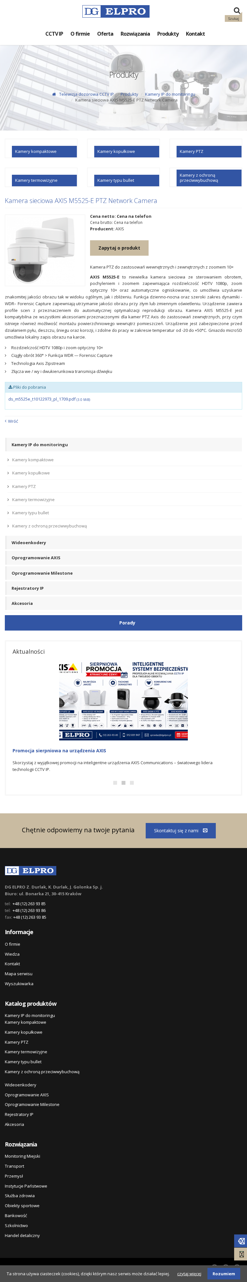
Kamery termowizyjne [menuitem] (33, 499)
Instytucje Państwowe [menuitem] (26, 1186)
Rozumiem (224, 1274)
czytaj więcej (189, 1274)
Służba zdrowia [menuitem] (20, 1195)
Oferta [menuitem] (105, 33)
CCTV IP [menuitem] (54, 33)
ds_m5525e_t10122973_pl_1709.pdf (49, 399)
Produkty (129, 94)
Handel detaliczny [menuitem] (22, 1235)
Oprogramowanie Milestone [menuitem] (42, 573)
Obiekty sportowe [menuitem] (22, 1205)
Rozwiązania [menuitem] (135, 33)
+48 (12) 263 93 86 (29, 910)
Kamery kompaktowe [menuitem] (33, 460)
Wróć (13, 421)
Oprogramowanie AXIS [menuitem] (36, 558)
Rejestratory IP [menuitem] (28, 588)
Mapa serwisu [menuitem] (18, 974)
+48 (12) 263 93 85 (29, 903)
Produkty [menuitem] (167, 33)
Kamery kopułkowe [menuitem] (31, 473)
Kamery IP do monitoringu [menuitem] (40, 444)
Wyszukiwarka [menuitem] (19, 983)
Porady (127, 623)
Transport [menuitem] (14, 1166)
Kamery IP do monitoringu (170, 94)
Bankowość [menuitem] (16, 1215)
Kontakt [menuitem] (195, 33)
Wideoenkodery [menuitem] (29, 542)
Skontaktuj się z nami (177, 830)
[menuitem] (41, 148)
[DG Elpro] (30, 869)
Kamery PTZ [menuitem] (24, 486)
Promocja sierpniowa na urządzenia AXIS (59, 750)
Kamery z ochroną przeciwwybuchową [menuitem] (49, 526)
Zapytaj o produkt (119, 248)
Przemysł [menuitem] (14, 1176)
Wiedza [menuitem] (12, 954)
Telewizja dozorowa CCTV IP (86, 94)
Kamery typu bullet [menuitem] (30, 513)
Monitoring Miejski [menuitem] (22, 1156)
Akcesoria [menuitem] (22, 603)
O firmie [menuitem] (80, 33)
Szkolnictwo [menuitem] (16, 1225)
